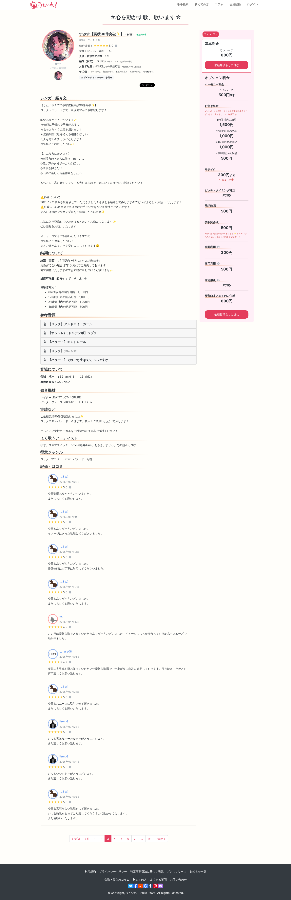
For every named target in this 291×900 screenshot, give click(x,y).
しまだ (63, 476)
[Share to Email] (160, 886)
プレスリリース (176, 871)
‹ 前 (87, 838)
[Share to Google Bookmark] (145, 886)
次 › (150, 838)
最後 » (161, 838)
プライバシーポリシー (113, 871)
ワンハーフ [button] (209, 34)
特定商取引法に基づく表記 (147, 871)
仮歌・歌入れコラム (117, 879)
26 (58, 66)
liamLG (63, 721)
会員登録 (235, 4)
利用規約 (90, 871)
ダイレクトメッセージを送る (98, 77)
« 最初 (76, 838)
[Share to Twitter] (130, 886)
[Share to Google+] (140, 886)
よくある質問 (158, 879)
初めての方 (202, 4)
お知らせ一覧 (198, 871)
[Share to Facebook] (135, 886)
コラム (219, 4)
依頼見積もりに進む (226, 65)
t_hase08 (65, 651)
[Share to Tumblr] (150, 886)
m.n (61, 616)
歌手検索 (182, 4)
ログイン (252, 4)
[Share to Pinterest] (155, 886)
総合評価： (96, 45)
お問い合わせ (178, 879)
